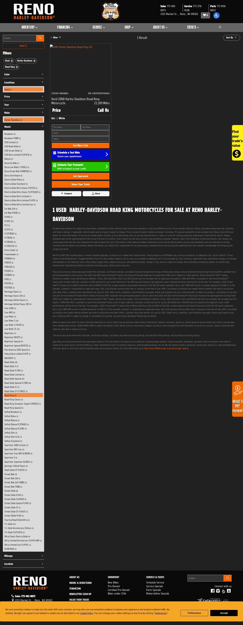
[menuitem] (23, 89)
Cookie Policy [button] (86, 613)
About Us (74, 577)
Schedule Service (155, 582)
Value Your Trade (81, 184)
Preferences (194, 613)
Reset (22, 45)
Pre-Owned (114, 586)
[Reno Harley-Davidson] (35, 11)
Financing (75, 588)
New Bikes (113, 582)
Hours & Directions (80, 583)
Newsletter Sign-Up (80, 594)
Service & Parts (155, 577)
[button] (216, 15)
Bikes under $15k (117, 593)
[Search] (40, 38)
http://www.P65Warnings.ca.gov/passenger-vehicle (166, 348)
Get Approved (80, 176)
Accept (224, 613)
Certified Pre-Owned (119, 590)
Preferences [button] (161, 613)
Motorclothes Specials (157, 593)
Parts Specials (153, 590)
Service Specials (154, 586)
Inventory (113, 577)
